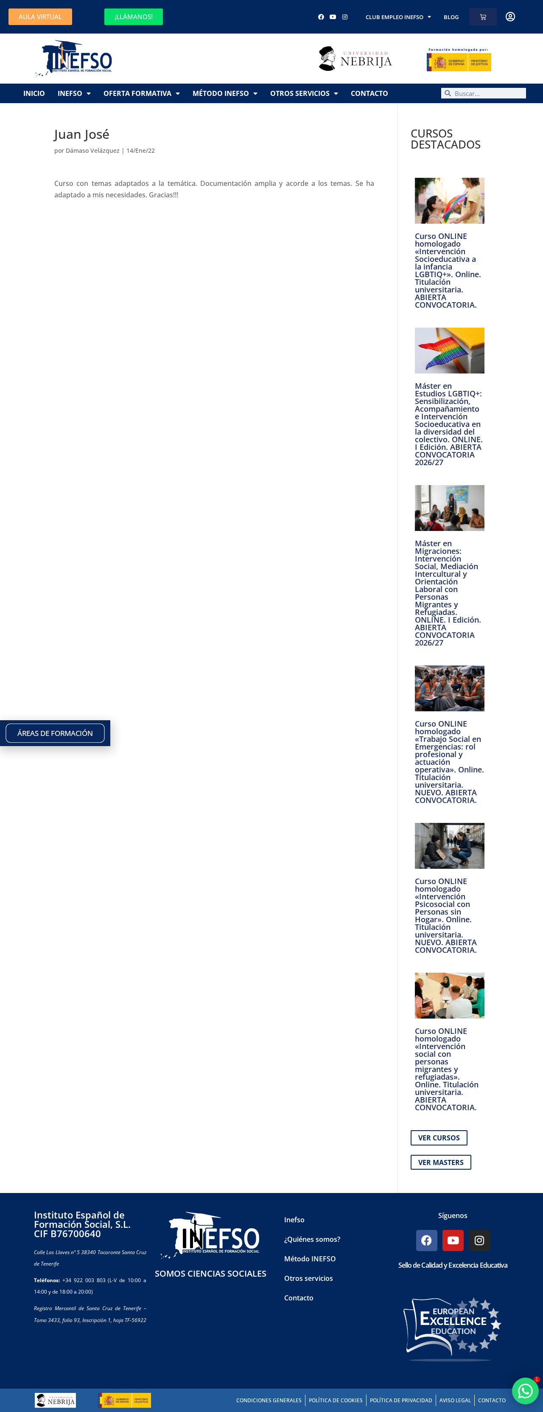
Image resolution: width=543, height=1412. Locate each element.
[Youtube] (333, 17)
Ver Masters (441, 1162)
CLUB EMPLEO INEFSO (394, 17)
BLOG (451, 17)
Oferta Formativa (137, 93)
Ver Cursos (439, 1138)
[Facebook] (321, 17)
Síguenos (452, 1215)
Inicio (34, 93)
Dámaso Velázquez (93, 150)
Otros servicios (300, 93)
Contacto (369, 93)
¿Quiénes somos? (312, 1239)
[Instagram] (345, 17)
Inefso (70, 93)
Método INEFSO (221, 93)
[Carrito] (483, 16)
